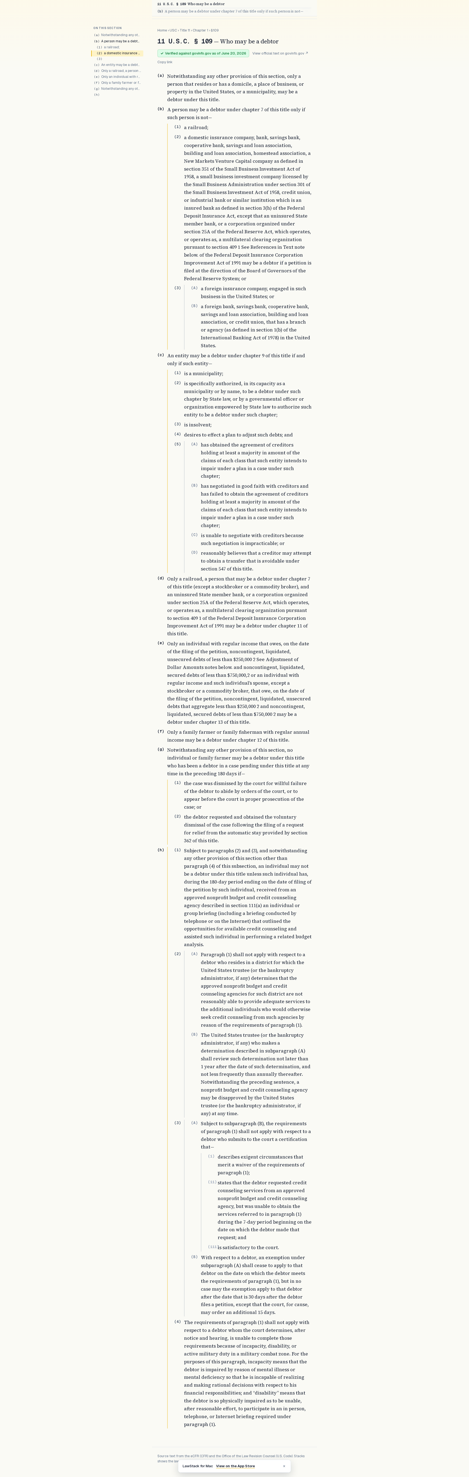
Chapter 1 (200, 30)
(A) (194, 287)
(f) (160, 731)
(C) (194, 534)
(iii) (213, 1246)
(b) (160, 108)
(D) (194, 552)
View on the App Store (235, 1466)
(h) (160, 849)
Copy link (165, 62)
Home (162, 30)
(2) (177, 136)
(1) (177, 126)
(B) (194, 305)
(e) (160, 642)
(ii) (212, 1181)
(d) (160, 578)
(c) (160, 354)
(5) (177, 444)
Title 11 (185, 30)
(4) (177, 434)
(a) (160, 75)
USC (173, 30)
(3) (177, 287)
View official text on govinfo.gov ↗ (280, 53)
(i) (211, 1156)
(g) (160, 749)
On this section (107, 28)
